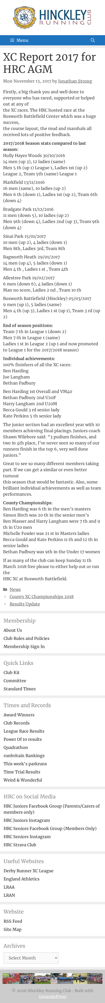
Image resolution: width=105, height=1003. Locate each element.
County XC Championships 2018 (42, 596)
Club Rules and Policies (26, 638)
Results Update (25, 603)
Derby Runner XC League (29, 870)
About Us (13, 630)
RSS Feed (13, 921)
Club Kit (12, 672)
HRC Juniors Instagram (27, 820)
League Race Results (24, 731)
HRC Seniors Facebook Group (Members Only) (50, 828)
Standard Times (20, 688)
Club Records (17, 722)
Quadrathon (16, 747)
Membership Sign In (24, 646)
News (15, 589)
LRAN (9, 895)
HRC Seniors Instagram (27, 836)
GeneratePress (52, 996)
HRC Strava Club (20, 844)
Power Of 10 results (23, 739)
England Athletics (22, 878)
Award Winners (19, 714)
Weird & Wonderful (23, 780)
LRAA (9, 887)
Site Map (12, 929)
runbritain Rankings (24, 755)
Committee (15, 680)
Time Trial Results (22, 771)
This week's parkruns (25, 763)
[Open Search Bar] (93, 40)
